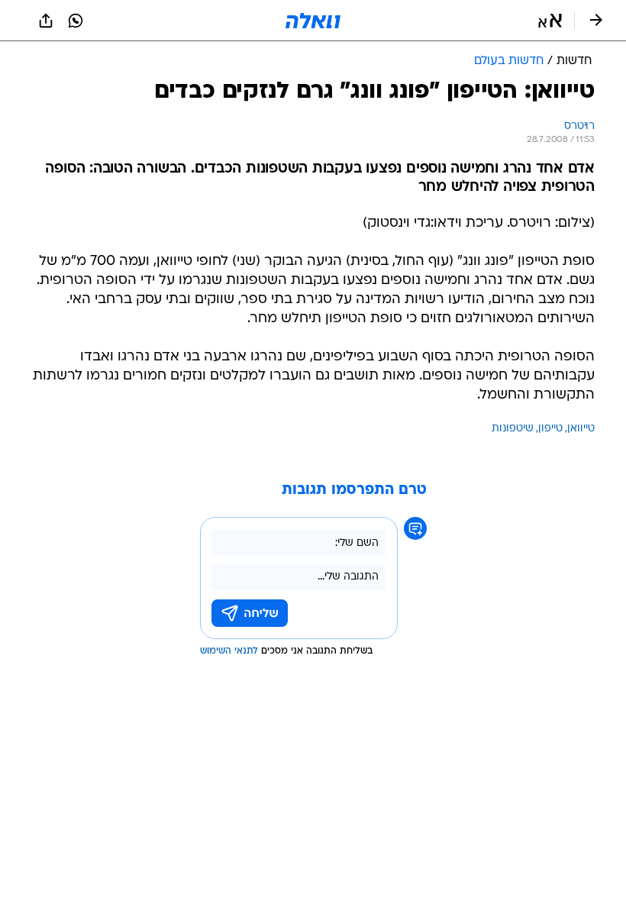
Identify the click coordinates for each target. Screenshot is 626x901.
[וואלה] (313, 20)
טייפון (550, 429)
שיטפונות (513, 429)
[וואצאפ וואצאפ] (75, 20)
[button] (550, 20)
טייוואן (581, 429)
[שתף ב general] (45, 20)
